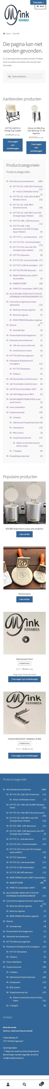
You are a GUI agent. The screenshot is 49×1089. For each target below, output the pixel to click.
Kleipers (17, 373)
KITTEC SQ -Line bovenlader (25, 260)
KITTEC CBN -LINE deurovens (26, 220)
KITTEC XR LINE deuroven (24, 270)
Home (8, 33)
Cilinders (17, 417)
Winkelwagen (38, 1082)
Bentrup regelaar (20, 315)
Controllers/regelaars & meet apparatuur (25, 900)
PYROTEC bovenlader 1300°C (26, 288)
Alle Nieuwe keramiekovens (22, 181)
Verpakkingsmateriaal (20, 456)
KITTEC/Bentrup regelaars (22, 355)
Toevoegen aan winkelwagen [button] (13, 145)
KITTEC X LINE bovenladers (25, 265)
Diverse (13, 325)
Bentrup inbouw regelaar (24, 309)
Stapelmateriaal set (22, 437)
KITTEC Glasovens (21, 255)
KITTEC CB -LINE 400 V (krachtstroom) (27, 812)
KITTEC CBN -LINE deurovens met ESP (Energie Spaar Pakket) (25, 229)
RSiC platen (18, 432)
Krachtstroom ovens (22, 350)
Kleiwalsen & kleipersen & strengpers (23, 946)
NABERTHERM (19, 283)
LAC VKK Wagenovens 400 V (22, 394)
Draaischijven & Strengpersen (23, 335)
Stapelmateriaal (17, 412)
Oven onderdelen (17, 407)
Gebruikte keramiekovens (21, 340)
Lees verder (24, 534)
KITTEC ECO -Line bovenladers (27, 242)
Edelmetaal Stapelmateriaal (26, 422)
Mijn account (8, 1084)
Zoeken (24, 1084)
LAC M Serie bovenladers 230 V (23, 389)
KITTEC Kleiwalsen (21, 368)
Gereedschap (19, 330)
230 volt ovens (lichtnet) (24, 345)
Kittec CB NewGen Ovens (27, 191)
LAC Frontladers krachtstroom (23, 384)
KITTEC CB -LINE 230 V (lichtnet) (27, 186)
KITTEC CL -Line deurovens (25, 237)
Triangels (17, 451)
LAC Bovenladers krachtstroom (24, 379)
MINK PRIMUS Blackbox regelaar (27, 320)
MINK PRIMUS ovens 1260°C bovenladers (28, 877)
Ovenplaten (18, 427)
